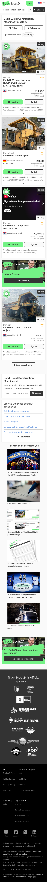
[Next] (43, 58)
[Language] (40, 3)
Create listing (23, 280)
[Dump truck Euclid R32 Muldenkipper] (23, 133)
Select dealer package (23, 659)
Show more (24, 436)
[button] (44, 3)
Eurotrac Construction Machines (18, 432)
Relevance (34, 28)
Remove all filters (14, 35)
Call (35, 102)
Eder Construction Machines (17, 416)
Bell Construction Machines (16, 411)
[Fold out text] (23, 113)
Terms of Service (17, 877)
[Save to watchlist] (42, 78)
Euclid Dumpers (11, 421)
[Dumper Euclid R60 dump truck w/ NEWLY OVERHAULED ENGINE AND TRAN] (23, 58)
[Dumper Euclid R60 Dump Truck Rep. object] (23, 305)
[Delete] (30, 9)
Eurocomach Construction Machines (20, 427)
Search (40, 9)
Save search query (24, 365)
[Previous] (4, 58)
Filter (14, 28)
